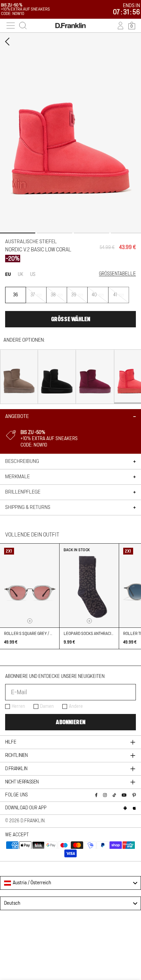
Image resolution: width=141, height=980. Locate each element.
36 (15, 295)
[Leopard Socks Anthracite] (89, 585)
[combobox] (70, 883)
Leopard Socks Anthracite (90, 634)
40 (100, 298)
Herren (18, 706)
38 (59, 298)
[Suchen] (22, 25)
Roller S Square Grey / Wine (31, 634)
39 (79, 298)
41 (121, 298)
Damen (47, 706)
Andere (76, 706)
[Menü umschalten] (10, 25)
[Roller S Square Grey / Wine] (29, 585)
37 (38, 298)
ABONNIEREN (70, 722)
